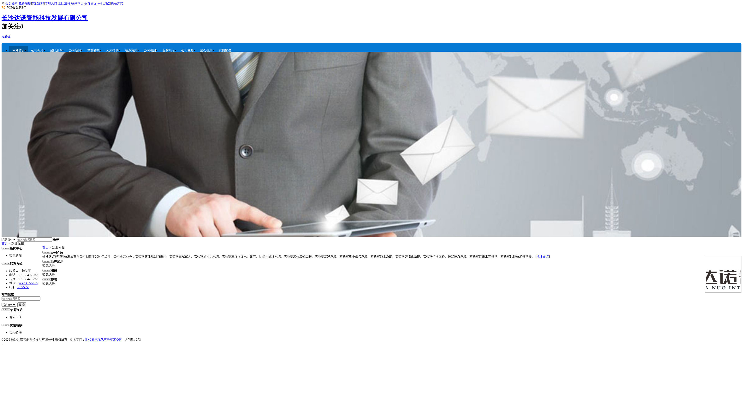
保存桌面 (90, 3)
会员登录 (11, 3)
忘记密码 (38, 3)
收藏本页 (77, 3)
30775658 (23, 287)
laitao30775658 (28, 283)
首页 (5, 243)
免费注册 (25, 3)
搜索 (56, 239)
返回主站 (64, 3)
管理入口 (51, 3)
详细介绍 (542, 256)
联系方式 (117, 3)
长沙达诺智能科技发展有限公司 (45, 17)
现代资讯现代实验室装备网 (103, 339)
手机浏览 (104, 3)
